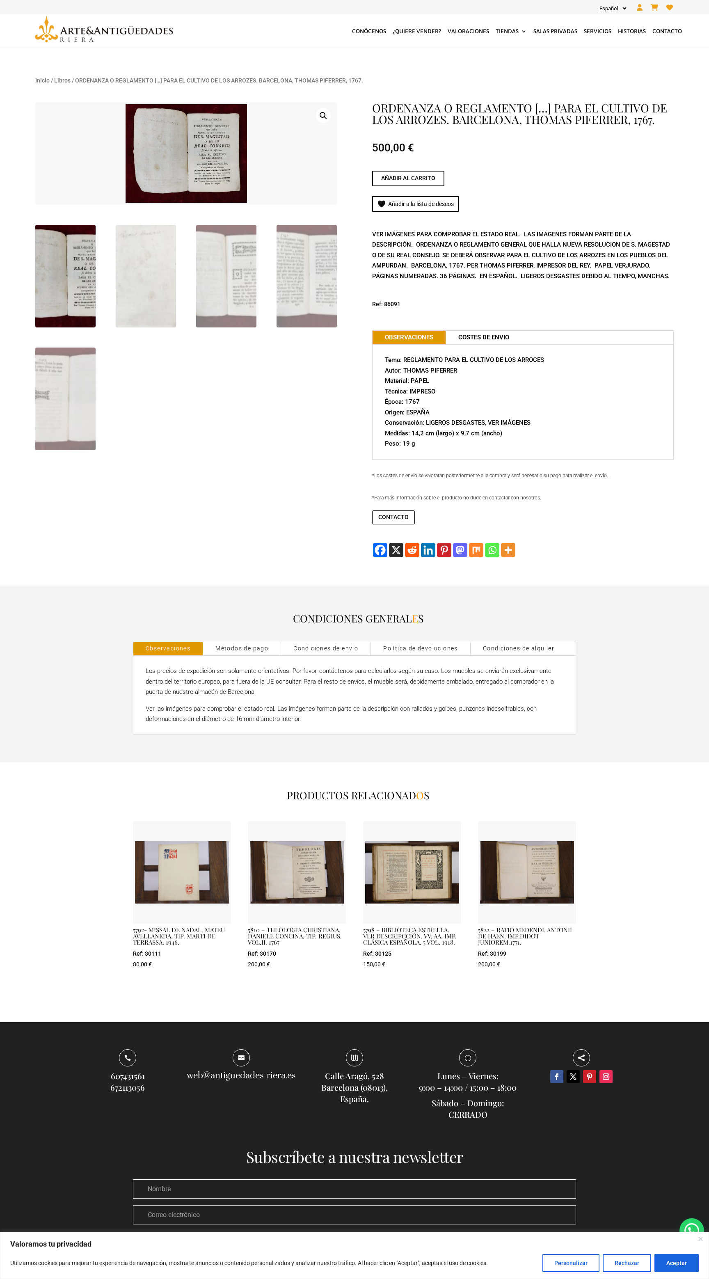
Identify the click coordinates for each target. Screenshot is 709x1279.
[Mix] (476, 550)
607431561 (128, 1075)
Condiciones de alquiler (518, 648)
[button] (323, 115)
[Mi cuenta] (640, 7)
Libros (62, 80)
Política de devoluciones (420, 648)
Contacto (667, 31)
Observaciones (168, 648)
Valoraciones (468, 31)
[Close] (700, 1239)
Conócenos (369, 31)
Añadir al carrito (408, 178)
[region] (354, 1255)
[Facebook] (380, 550)
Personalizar (571, 1263)
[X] (396, 550)
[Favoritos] (669, 7)
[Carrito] (654, 7)
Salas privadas (555, 31)
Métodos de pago (241, 648)
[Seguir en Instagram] (606, 1076)
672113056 (127, 1087)
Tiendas (507, 31)
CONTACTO (393, 517)
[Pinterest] (444, 550)
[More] (508, 550)
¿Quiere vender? (417, 31)
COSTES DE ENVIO (483, 337)
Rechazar (627, 1263)
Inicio (42, 80)
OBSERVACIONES (409, 337)
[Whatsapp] (492, 550)
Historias (632, 31)
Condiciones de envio (325, 648)
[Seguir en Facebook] (556, 1076)
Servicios (597, 31)
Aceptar (676, 1263)
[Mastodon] (460, 550)
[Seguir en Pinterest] (589, 1076)
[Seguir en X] (573, 1076)
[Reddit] (412, 550)
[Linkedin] (428, 550)
